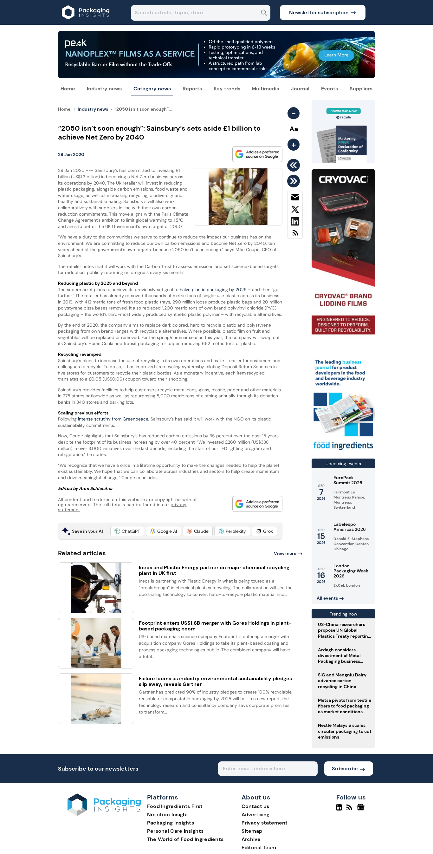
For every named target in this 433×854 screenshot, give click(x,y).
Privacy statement (265, 823)
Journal (300, 89)
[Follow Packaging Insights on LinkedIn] (339, 810)
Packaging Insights (170, 823)
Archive (251, 839)
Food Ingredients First (175, 806)
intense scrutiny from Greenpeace (113, 418)
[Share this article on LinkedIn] (295, 223)
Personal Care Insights (175, 831)
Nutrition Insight (168, 815)
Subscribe (345, 769)
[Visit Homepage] (86, 23)
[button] (127, 531)
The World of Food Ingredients (185, 839)
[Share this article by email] (295, 198)
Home (68, 89)
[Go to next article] (294, 181)
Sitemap (252, 831)
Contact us (255, 806)
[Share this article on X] (295, 211)
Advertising (255, 815)
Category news (152, 89)
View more (285, 553)
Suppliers (361, 89)
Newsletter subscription (319, 13)
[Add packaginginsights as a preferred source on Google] (257, 154)
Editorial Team (259, 847)
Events (329, 89)
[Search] (264, 13)
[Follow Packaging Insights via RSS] (350, 810)
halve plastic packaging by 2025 (213, 289)
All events (327, 598)
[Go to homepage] (104, 814)
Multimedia (265, 89)
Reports (192, 89)
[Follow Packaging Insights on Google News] (361, 810)
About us (256, 797)
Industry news (104, 89)
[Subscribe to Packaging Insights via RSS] (295, 235)
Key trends (227, 89)
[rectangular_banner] (343, 451)
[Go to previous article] (294, 165)
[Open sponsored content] (216, 77)
